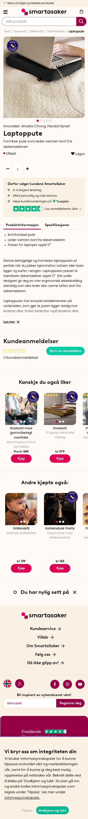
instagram (65, 684)
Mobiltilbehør (56, 31)
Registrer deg (70, 703)
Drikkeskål (21, 528)
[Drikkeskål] (21, 509)
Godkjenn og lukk (52, 810)
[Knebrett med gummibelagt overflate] (21, 409)
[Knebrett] (60, 409)
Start (7, 31)
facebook (53, 684)
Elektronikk (37, 31)
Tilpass (27, 810)
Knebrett (60, 428)
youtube (78, 684)
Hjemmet (20, 31)
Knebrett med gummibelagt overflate (21, 433)
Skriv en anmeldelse (65, 351)
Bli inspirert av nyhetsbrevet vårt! (44, 695)
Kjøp (21, 458)
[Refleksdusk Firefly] (60, 509)
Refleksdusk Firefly (60, 528)
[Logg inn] (18, 684)
